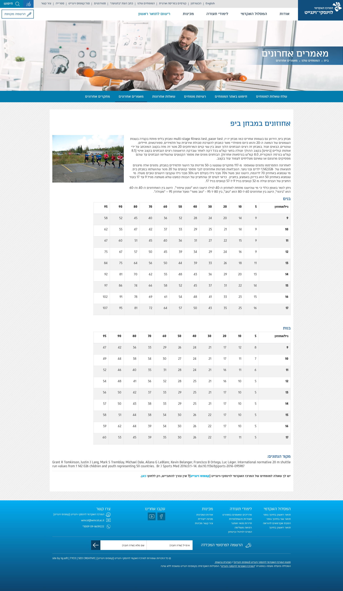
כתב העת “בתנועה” (121, 3)
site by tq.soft (60, 558)
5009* (86, 526)
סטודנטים (100, 3)
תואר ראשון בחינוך (280, 527)
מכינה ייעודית (205, 519)
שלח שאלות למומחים (271, 96)
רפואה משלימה (243, 527)
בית (326, 60)
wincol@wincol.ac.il (92, 520)
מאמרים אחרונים (286, 60)
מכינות (188, 14)
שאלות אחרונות (163, 96)
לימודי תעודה (217, 14)
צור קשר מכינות (204, 523)
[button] (11, 4)
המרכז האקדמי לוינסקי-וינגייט (238, 566)
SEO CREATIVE (86, 558)
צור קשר (46, 3)
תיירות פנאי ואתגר (241, 523)
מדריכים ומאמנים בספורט (237, 514)
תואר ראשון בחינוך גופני (277, 514)
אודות (284, 14)
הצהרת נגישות (222, 562)
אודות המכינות (204, 514)
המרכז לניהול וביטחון (240, 531)
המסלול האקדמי (254, 14)
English (210, 3)
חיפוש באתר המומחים (231, 96)
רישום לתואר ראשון (154, 14)
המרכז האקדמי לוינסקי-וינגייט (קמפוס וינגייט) (78, 514)
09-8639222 (97, 526)
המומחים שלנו (146, 3)
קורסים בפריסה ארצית (172, 3)
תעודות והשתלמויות (240, 519)
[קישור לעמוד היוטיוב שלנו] (152, 516)
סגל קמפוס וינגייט (79, 3)
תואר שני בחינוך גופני (279, 519)
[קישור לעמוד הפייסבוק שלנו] (161, 516)
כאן (143, 476)
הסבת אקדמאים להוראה (277, 523)
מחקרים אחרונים (97, 96)
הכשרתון (196, 3)
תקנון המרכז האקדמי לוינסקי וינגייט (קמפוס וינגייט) (262, 562)
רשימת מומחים (195, 96)
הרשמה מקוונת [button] (15, 14)
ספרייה (60, 3)
